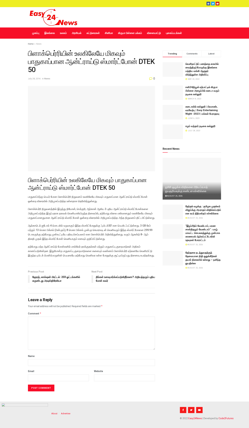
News (39, 44)
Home (31, 44)
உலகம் (63, 33)
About (54, 413)
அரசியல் (76, 33)
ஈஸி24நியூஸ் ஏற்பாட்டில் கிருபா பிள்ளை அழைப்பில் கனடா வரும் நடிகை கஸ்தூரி (202, 91)
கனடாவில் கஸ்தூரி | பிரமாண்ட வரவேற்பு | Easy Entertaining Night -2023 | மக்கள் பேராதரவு (202, 110)
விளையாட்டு (154, 33)
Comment (34, 313)
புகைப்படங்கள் (174, 33)
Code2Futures (226, 418)
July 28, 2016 (34, 78)
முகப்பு (35, 33)
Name (31, 356)
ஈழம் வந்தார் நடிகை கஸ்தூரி (200, 126)
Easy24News (195, 418)
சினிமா (109, 33)
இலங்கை (49, 33)
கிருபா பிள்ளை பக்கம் (130, 33)
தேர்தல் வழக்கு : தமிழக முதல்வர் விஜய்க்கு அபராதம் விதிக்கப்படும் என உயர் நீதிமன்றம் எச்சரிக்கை (203, 210)
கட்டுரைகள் (93, 33)
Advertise (65, 413)
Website (98, 371)
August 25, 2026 (174, 196)
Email (31, 371)
